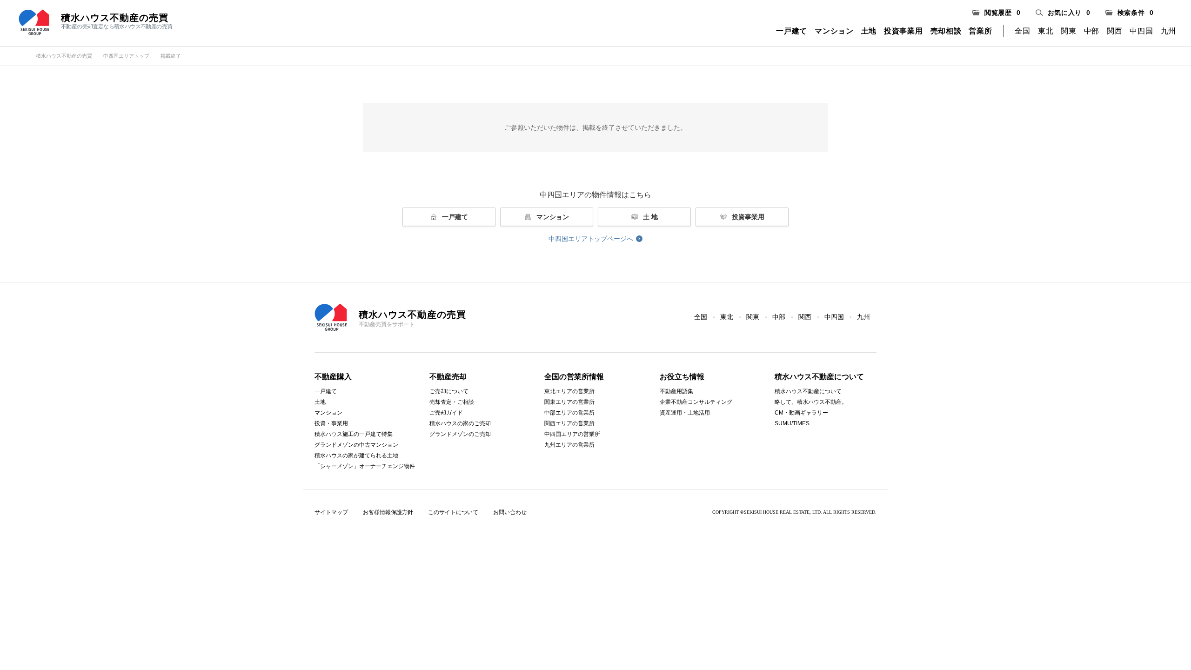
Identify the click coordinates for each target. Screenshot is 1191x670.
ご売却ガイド (446, 412)
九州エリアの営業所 (569, 445)
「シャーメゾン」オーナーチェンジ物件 (364, 466)
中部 (1091, 31)
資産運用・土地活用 (685, 412)
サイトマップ (331, 512)
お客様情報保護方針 (388, 512)
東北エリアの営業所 (569, 391)
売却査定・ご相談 (451, 402)
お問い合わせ (510, 512)
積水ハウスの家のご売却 (460, 423)
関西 (1114, 31)
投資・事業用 (331, 423)
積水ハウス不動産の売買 (64, 56)
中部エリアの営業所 (569, 412)
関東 (1068, 31)
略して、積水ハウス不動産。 (811, 402)
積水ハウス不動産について (808, 391)
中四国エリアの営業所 (572, 434)
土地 (869, 31)
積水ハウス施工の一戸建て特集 (353, 434)
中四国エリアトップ (126, 56)
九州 (1168, 31)
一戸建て (791, 31)
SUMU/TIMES (792, 423)
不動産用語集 (676, 391)
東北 (1045, 31)
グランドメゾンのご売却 (460, 434)
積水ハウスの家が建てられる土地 (356, 455)
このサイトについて (453, 512)
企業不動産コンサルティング (696, 402)
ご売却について (448, 391)
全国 (1022, 31)
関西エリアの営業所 (569, 423)
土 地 (650, 217)
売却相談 (946, 31)
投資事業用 (903, 31)
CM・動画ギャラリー (801, 412)
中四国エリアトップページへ (591, 238)
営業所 (980, 31)
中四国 (1141, 31)
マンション (834, 31)
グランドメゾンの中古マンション (356, 445)
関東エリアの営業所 (569, 402)
